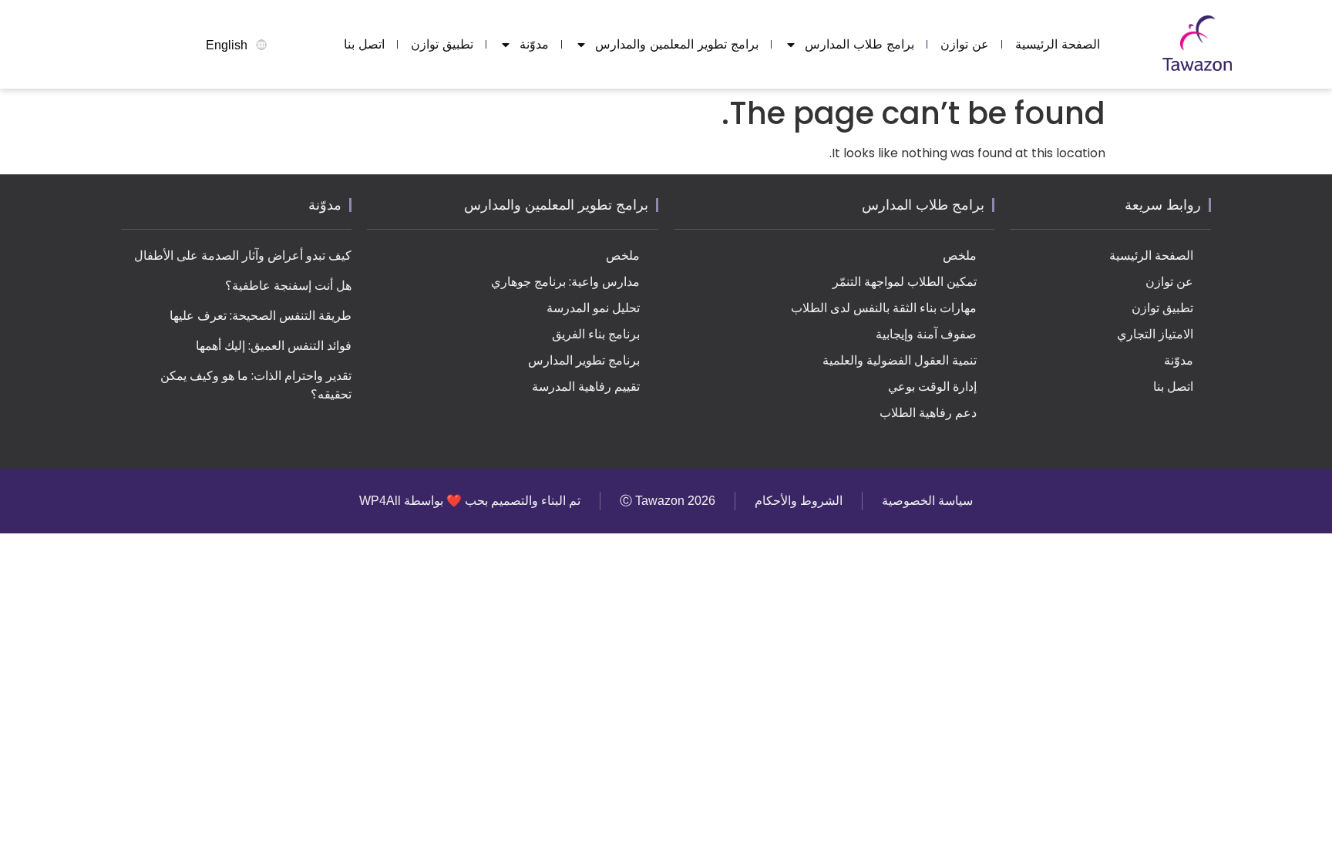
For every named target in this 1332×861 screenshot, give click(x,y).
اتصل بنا (364, 44)
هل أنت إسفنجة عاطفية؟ (288, 285)
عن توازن (964, 44)
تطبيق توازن (442, 44)
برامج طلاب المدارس (859, 44)
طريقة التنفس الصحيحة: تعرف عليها (261, 316)
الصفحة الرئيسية (1057, 44)
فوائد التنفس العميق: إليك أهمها (274, 346)
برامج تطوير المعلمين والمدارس (676, 44)
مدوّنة (534, 44)
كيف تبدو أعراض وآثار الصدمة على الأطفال (243, 255)
